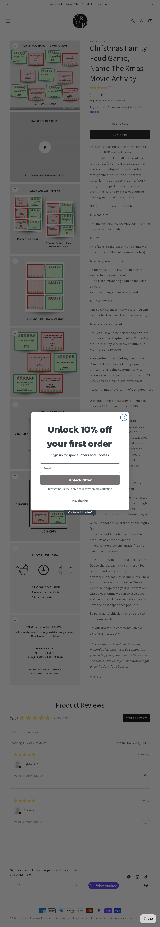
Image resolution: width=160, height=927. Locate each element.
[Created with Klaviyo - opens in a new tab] (80, 512)
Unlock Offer (80, 480)
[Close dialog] (123, 417)
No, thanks (80, 500)
